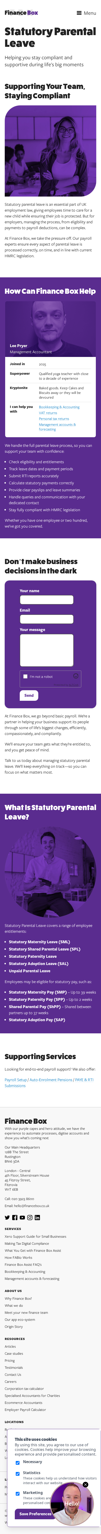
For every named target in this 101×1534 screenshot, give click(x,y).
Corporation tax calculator (24, 1388)
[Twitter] (7, 1218)
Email (25, 610)
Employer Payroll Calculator (25, 1409)
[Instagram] (29, 1218)
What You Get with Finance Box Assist (33, 1250)
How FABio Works (18, 1257)
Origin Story (14, 1326)
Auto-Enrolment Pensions (51, 1079)
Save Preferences (35, 1514)
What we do (14, 1305)
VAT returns (48, 412)
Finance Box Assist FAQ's (23, 1264)
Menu (90, 13)
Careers (10, 1381)
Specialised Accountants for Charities (32, 1395)
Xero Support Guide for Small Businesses (35, 1236)
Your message (32, 629)
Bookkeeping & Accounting (59, 406)
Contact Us (13, 1374)
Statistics (31, 1472)
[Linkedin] (37, 1218)
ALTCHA (73, 684)
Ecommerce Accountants (23, 1402)
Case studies (14, 1353)
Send (29, 695)
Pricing (10, 1360)
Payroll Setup (16, 1079)
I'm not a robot (41, 676)
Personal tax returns (54, 418)
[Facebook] (14, 1218)
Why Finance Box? (18, 1298)
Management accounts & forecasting (57, 426)
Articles (10, 1346)
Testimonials (14, 1367)
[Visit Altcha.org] (75, 677)
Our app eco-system (20, 1319)
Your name (29, 591)
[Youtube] (22, 1218)
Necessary (32, 1461)
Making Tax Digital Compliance (27, 1243)
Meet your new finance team (26, 1312)
